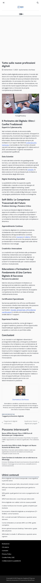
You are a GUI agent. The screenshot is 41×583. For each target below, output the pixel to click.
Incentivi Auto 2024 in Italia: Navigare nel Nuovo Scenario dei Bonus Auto (19, 446)
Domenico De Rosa (28, 70)
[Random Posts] (3, 3)
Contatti (5, 551)
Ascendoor (15, 580)
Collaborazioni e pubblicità (11, 561)
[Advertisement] (20, 38)
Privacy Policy (6, 554)
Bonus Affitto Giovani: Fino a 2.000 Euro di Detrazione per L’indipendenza (17, 434)
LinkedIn (31, 170)
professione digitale (16, 416)
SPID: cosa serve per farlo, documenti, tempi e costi (20, 484)
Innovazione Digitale (8, 414)
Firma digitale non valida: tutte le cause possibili (19, 502)
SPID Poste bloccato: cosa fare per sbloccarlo (18, 499)
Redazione (5, 544)
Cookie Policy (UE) (8, 557)
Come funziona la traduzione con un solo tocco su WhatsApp (19, 459)
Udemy (27, 237)
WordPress (31, 580)
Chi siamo (5, 547)
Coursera (19, 237)
